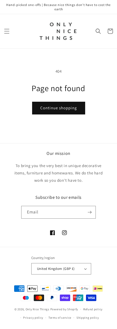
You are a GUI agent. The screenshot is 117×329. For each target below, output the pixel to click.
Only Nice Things (38, 309)
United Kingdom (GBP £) (56, 268)
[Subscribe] (90, 212)
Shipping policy (87, 318)
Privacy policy (33, 318)
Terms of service (59, 318)
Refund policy (93, 309)
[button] (7, 31)
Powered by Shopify (64, 309)
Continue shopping (58, 107)
